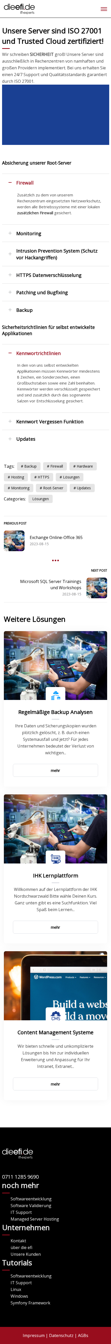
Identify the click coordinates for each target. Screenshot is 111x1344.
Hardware (85, 466)
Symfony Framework (30, 1303)
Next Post (99, 570)
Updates (84, 487)
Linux (16, 1289)
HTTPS (43, 477)
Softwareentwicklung (31, 1199)
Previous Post (15, 523)
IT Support (21, 1212)
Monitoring (20, 487)
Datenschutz (61, 1335)
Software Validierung (31, 1205)
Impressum (34, 1335)
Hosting (17, 477)
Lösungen (71, 477)
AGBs (83, 1335)
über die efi (21, 1247)
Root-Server (53, 487)
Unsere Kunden (26, 1254)
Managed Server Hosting (35, 1219)
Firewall (56, 466)
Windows (19, 1296)
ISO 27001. (24, 81)
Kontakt (18, 1241)
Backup (30, 466)
